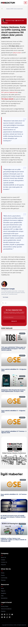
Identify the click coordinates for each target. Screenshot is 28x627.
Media (2, 573)
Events (3, 575)
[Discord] (10, 617)
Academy (3, 593)
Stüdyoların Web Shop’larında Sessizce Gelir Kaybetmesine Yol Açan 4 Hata (13, 390)
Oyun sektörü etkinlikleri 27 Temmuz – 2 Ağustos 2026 (13, 432)
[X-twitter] (7, 614)
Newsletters (4, 598)
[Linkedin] (5, 614)
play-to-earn (17, 52)
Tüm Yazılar (5, 297)
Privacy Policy (4, 606)
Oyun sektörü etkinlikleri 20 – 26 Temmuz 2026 (14, 495)
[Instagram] (10, 614)
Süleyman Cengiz (8, 289)
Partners (3, 580)
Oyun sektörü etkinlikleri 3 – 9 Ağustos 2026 (13, 411)
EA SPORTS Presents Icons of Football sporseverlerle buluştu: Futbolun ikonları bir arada (13, 517)
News (2, 588)
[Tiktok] (7, 617)
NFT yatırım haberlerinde (9, 92)
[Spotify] (5, 617)
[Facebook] (2, 614)
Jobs (2, 595)
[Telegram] (2, 617)
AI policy (3, 611)
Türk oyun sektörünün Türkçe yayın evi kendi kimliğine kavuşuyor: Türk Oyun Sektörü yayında (13, 348)
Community (4, 577)
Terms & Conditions (6, 608)
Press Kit (3, 564)
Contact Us (4, 562)
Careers (3, 559)
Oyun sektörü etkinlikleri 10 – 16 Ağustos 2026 (13, 370)
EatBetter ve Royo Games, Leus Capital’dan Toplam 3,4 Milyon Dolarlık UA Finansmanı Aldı (13, 540)
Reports (3, 591)
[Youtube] (12, 614)
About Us (3, 557)
